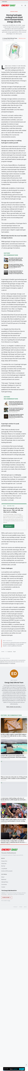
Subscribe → (6, 897)
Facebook (10, 651)
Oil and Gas (3, 863)
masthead (12, 663)
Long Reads (4, 868)
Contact (3, 887)
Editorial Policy (4, 882)
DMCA (25, 906)
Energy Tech (4, 861)
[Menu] (25, 5)
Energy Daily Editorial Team (10, 38)
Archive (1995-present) (6, 871)
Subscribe (4, 1)
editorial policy (14, 704)
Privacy (16, 906)
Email (14, 651)
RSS (9, 900)
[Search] (22, 5)
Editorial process (22, 38)
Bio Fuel (3, 866)
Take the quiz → (9, 526)
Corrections (4, 884)
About (2, 877)
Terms (20, 906)
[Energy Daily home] (8, 5)
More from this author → (14, 706)
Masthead (3, 879)
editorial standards (4, 663)
